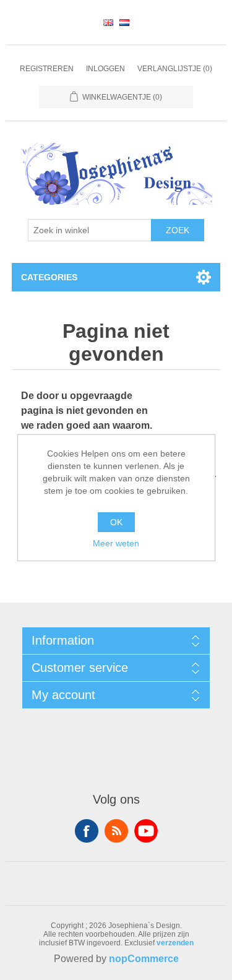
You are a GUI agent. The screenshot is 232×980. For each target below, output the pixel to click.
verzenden (175, 943)
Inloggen (105, 68)
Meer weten (116, 543)
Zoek (177, 230)
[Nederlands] (124, 22)
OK (116, 522)
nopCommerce (144, 958)
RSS (116, 831)
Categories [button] (49, 277)
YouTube (146, 831)
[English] (108, 22)
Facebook (86, 831)
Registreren (47, 68)
